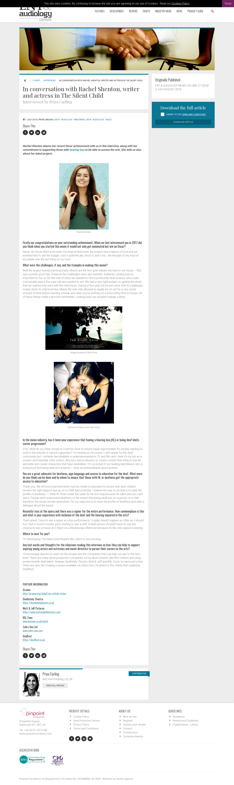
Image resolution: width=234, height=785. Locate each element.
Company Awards (133, 736)
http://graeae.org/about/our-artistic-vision (44, 594)
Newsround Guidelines (186, 720)
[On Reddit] (44, 132)
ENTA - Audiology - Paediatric (69, 119)
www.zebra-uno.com (33, 631)
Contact (127, 728)
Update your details (134, 724)
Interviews (50, 80)
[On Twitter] (32, 132)
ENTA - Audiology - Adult (99, 119)
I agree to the (186, 114)
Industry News (163, 11)
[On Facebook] (26, 132)
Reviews (133, 11)
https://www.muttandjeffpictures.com (41, 612)
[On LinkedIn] (38, 132)
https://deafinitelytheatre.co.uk (38, 603)
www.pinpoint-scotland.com (35, 733)
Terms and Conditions (86, 728)
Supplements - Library (185, 724)
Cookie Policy (81, 716)
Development (117, 11)
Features (100, 11)
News (179, 11)
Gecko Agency (124, 778)
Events (146, 11)
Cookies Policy (180, 3)
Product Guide (195, 11)
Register (128, 720)
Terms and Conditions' (194, 114)
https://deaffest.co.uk (34, 640)
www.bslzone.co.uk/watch (35, 621)
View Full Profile (55, 685)
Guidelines (179, 716)
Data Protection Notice (86, 720)
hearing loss (76, 149)
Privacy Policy (81, 724)
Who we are (130, 716)
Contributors (130, 732)
